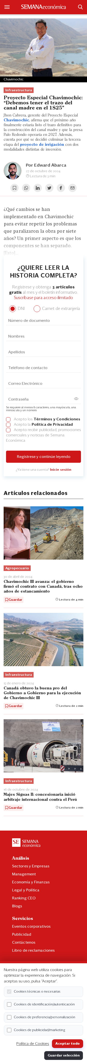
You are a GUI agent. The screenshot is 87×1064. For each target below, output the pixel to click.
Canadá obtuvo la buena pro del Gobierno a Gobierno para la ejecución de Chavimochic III (42, 693)
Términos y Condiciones (57, 419)
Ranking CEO (24, 898)
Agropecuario (17, 568)
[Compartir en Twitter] (49, 188)
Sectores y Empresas (30, 866)
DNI (21, 309)
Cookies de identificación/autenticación (44, 1004)
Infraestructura (18, 90)
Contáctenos (23, 942)
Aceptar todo (67, 1043)
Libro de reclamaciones (33, 950)
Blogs (17, 906)
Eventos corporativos (31, 926)
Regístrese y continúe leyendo (43, 457)
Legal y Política (26, 890)
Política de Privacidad (52, 424)
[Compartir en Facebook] (61, 188)
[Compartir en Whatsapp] (26, 188)
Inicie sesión (60, 469)
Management (24, 874)
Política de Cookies (32, 1044)
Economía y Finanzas (31, 882)
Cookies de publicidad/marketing (39, 1030)
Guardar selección (64, 1055)
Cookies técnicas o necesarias (37, 991)
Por (46, 165)
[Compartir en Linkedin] (38, 188)
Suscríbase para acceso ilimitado (43, 298)
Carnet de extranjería (60, 309)
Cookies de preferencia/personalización (44, 1017)
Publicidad (21, 934)
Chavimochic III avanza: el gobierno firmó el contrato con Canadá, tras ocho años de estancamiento (43, 586)
